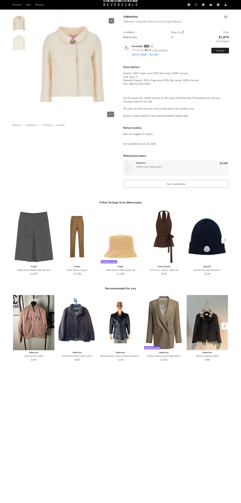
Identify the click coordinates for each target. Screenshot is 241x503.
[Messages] (218, 4)
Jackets (61, 125)
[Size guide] (182, 32)
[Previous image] (30, 67)
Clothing (47, 125)
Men (28, 4)
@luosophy (134, 202)
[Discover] (203, 4)
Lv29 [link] (146, 46)
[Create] (196, 4)
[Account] (225, 4)
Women (17, 4)
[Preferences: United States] (188, 5)
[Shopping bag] (210, 4)
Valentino (130, 17)
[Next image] (114, 67)
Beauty (39, 4)
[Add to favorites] (226, 17)
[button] (72, 68)
